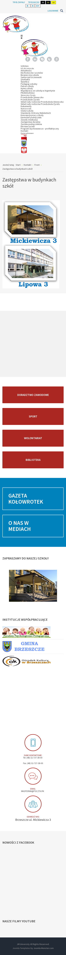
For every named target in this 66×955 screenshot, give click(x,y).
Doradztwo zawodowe (33, 395)
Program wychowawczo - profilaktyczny (40, 128)
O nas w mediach (19, 526)
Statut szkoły (27, 110)
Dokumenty (26, 107)
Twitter (49, 59)
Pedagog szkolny (29, 83)
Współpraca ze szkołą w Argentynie (38, 90)
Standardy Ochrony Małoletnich (36, 113)
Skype (42, 59)
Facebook (27, 59)
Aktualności (26, 70)
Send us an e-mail (33, 776)
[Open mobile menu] (22, 35)
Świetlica (25, 81)
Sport (33, 416)
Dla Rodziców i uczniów (32, 72)
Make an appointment (33, 742)
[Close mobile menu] (21, 38)
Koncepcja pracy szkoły (32, 115)
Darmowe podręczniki (31, 117)
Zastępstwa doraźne (30, 121)
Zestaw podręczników (31, 124)
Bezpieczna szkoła (30, 75)
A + (37, 5)
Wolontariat (33, 438)
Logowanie (53, 10)
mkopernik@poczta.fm (32, 791)
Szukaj (62, 10)
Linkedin (34, 59)
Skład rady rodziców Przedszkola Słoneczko (42, 101)
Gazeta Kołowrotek (25, 498)
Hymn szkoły (27, 88)
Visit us (33, 804)
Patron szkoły (27, 86)
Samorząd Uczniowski (31, 77)
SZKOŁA (27, 67)
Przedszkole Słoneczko (32, 97)
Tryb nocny (34, 2)
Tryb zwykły (19, 2)
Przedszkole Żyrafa (30, 99)
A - (28, 5)
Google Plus (56, 59)
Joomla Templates (21, 948)
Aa (43, 2)
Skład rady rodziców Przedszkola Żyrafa (40, 104)
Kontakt (27, 131)
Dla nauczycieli (28, 126)
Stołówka (25, 79)
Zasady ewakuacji (29, 119)
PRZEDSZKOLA (28, 93)
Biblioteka (33, 460)
